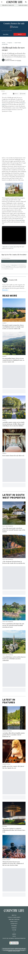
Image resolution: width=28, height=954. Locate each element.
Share (5, 93)
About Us (14, 915)
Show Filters (5, 34)
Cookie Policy (14, 923)
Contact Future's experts (14, 917)
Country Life (8, 59)
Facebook (14, 927)
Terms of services (14, 264)
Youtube (14, 930)
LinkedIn (14, 934)
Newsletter (23, 93)
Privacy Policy (14, 921)
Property (9, 42)
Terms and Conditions (14, 919)
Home (3, 42)
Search (20, 34)
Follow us (16, 93)
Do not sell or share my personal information (14, 938)
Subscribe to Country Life (8, 5)
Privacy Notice (8, 266)
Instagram (14, 925)
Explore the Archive (23, 5)
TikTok (14, 936)
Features (19, 60)
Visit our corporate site (20, 948)
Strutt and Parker (20, 220)
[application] (14, 234)
